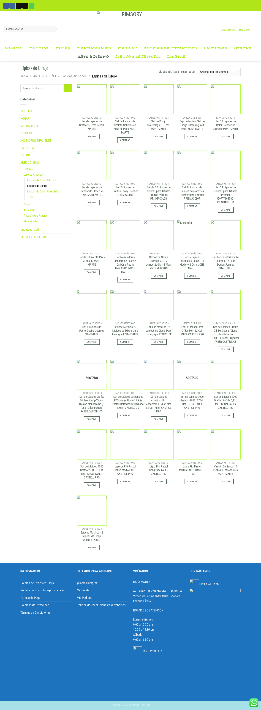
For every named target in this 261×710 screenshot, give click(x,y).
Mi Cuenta (83, 590)
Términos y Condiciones (35, 612)
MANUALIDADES (94, 48)
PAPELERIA (216, 48)
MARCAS (13, 48)
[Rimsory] (130, 27)
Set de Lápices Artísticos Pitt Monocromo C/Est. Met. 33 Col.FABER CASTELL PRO (159, 404)
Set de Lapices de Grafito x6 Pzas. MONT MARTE (91, 125)
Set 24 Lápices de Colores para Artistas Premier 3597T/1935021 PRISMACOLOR (225, 195)
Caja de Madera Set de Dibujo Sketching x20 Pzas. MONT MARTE (192, 125)
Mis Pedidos (84, 598)
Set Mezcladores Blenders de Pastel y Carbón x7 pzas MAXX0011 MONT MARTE (125, 264)
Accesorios (30, 210)
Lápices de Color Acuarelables (44, 191)
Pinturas (28, 169)
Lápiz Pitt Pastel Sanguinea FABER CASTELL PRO (158, 470)
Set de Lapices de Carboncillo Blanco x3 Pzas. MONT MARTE (92, 191)
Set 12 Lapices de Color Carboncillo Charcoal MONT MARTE (225, 125)
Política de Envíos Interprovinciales (42, 590)
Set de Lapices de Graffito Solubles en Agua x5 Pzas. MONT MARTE (125, 127)
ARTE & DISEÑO (93, 57)
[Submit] (53, 29)
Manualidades (31, 221)
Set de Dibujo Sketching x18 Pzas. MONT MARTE (158, 125)
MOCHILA (39, 48)
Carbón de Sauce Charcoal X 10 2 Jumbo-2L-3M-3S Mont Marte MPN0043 (159, 262)
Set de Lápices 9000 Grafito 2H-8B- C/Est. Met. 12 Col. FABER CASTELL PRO (91, 472)
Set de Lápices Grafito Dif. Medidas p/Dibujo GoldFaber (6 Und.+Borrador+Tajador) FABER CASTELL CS (226, 334)
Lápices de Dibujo (37, 185)
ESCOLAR (127, 48)
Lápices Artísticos (74, 76)
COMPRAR (92, 136)
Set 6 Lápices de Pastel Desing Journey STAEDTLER (91, 330)
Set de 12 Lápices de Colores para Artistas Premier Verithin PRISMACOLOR (159, 193)
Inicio (24, 76)
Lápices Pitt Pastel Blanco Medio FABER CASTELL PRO (125, 470)
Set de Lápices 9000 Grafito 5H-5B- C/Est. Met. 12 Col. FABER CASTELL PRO (225, 402)
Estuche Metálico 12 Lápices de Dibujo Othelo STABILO (92, 536)
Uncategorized (29, 229)
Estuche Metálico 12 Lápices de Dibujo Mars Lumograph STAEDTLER (159, 330)
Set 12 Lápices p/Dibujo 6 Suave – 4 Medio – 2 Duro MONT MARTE (192, 262)
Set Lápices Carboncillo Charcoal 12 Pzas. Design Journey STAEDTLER (226, 262)
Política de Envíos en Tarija (37, 583)
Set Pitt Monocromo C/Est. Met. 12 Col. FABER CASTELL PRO (192, 330)
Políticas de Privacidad (34, 605)
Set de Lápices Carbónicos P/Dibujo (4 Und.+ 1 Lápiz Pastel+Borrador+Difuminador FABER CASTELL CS (128, 402)
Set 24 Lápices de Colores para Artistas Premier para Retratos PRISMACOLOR (192, 193)
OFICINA (243, 48)
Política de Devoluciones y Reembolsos (101, 605)
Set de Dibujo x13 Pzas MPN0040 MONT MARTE (92, 260)
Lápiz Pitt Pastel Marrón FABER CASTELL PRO (192, 470)
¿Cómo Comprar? (88, 583)
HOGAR (63, 48)
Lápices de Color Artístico (41, 180)
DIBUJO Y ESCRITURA (137, 57)
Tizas (30, 197)
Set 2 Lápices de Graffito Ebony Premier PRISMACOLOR (125, 191)
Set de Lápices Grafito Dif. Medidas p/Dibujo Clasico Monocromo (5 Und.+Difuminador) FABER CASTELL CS (91, 404)
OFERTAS (176, 57)
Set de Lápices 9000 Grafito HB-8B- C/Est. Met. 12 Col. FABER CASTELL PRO (192, 402)
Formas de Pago (30, 598)
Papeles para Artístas (35, 215)
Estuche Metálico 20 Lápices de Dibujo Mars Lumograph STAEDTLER (125, 330)
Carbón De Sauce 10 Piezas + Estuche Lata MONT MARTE (225, 470)
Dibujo (27, 204)
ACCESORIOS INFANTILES (170, 48)
